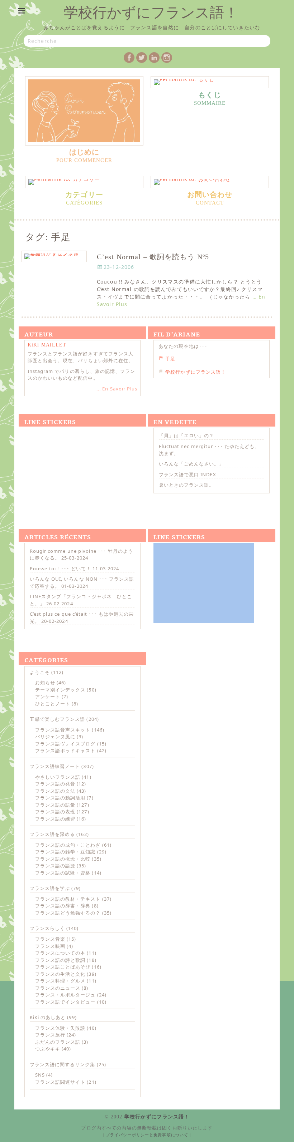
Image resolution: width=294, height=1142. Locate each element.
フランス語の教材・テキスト (68, 899)
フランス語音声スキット (62, 730)
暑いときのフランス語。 (186, 485)
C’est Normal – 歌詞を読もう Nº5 (153, 257)
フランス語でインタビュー (65, 1002)
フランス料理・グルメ (60, 981)
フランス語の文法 (55, 791)
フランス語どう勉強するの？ (68, 913)
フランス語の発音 (55, 784)
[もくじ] (210, 82)
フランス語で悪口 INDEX (187, 474)
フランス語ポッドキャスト (65, 750)
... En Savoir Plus (116, 388)
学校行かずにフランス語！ (151, 13)
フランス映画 (50, 946)
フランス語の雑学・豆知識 (65, 851)
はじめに (84, 152)
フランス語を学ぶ (50, 888)
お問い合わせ (210, 195)
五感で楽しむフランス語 (57, 719)
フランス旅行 (50, 1035)
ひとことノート (52, 703)
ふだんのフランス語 (57, 1042)
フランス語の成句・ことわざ (68, 845)
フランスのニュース (57, 988)
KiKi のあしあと (48, 1017)
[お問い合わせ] (210, 182)
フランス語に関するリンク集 (62, 1064)
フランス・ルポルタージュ (65, 994)
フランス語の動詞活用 (60, 797)
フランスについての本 (60, 953)
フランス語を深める (52, 834)
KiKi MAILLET (47, 345)
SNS (40, 1075)
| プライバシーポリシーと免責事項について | (147, 1135)
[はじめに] (84, 111)
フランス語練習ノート (55, 766)
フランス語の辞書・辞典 (62, 905)
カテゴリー (84, 195)
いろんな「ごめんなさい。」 (191, 464)
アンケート (47, 696)
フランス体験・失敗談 (60, 1028)
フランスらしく (47, 928)
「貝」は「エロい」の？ (186, 435)
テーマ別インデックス (60, 689)
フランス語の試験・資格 (62, 873)
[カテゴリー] (84, 182)
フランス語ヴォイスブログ (65, 743)
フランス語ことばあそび (62, 967)
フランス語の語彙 (55, 805)
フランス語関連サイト (60, 1082)
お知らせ (45, 682)
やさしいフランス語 (57, 777)
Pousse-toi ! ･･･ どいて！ (60, 568)
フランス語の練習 (55, 819)
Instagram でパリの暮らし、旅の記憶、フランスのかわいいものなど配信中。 (81, 375)
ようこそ (40, 672)
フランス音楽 (50, 939)
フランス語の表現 (55, 811)
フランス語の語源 (55, 865)
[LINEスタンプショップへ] (74, 468)
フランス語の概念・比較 (62, 859)
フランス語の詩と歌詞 (60, 960)
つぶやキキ (47, 1048)
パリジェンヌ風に (55, 736)
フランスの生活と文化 (60, 974)
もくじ (209, 95)
